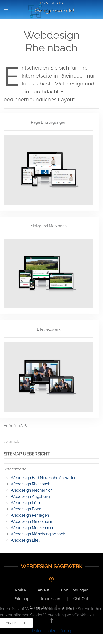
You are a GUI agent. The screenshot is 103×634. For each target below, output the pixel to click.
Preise (20, 590)
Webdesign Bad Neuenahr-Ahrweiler (43, 478)
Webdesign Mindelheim (31, 521)
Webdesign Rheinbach (30, 484)
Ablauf (43, 590)
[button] (6, 9)
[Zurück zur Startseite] (51, 9)
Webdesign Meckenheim (32, 527)
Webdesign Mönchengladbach (38, 534)
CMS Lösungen (74, 590)
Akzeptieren (16, 623)
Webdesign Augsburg (30, 496)
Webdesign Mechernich (31, 490)
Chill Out (80, 599)
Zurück (12, 441)
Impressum (51, 599)
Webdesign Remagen (30, 515)
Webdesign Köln (25, 502)
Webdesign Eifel (25, 540)
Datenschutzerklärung (51, 630)
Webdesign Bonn (26, 509)
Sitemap (22, 599)
